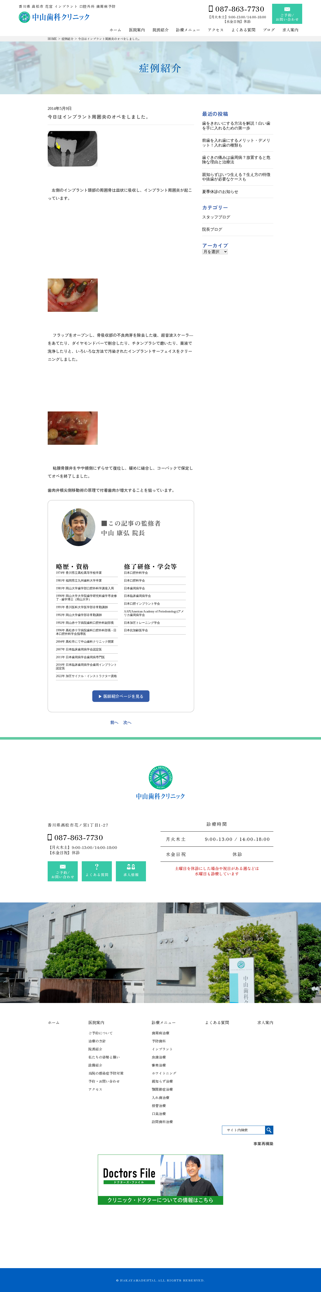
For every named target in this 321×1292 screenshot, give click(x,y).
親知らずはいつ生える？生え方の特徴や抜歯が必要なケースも (236, 176)
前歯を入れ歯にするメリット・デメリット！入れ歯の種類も (236, 142)
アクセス (216, 30)
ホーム (115, 30)
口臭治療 (159, 1113)
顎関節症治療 (162, 1089)
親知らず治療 (162, 1081)
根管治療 (159, 1105)
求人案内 (290, 30)
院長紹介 (160, 30)
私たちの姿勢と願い (104, 1057)
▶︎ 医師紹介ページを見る (120, 696)
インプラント (162, 1048)
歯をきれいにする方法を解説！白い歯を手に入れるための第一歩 (236, 125)
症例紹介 (67, 38)
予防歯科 (159, 1040)
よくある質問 (243, 30)
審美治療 (159, 1065)
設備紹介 (95, 1065)
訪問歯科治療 (162, 1121)
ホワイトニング (164, 1073)
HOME (52, 38)
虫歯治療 (159, 1057)
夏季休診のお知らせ (220, 191)
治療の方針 (97, 1040)
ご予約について (100, 1032)
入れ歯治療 (160, 1097)
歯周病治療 (160, 1032)
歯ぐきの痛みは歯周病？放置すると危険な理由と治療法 (236, 159)
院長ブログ (212, 229)
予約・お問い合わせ (104, 1081)
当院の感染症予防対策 (105, 1073)
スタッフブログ (216, 217)
